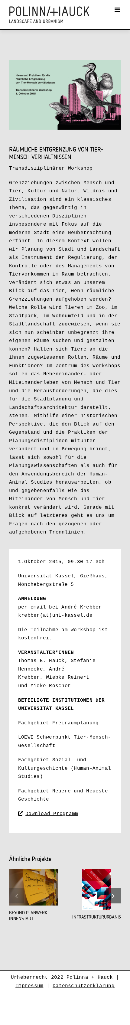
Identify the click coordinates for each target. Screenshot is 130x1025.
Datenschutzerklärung (84, 986)
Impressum (29, 986)
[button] (16, 895)
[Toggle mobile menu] (118, 10)
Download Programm (51, 814)
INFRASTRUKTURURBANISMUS (100, 917)
